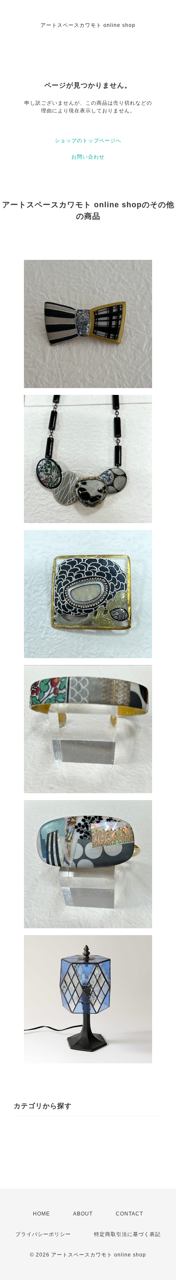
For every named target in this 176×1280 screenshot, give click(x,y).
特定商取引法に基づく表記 (127, 1234)
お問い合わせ (88, 157)
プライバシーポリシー (43, 1234)
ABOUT (83, 1214)
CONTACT (129, 1214)
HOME (41, 1214)
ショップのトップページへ (88, 141)
